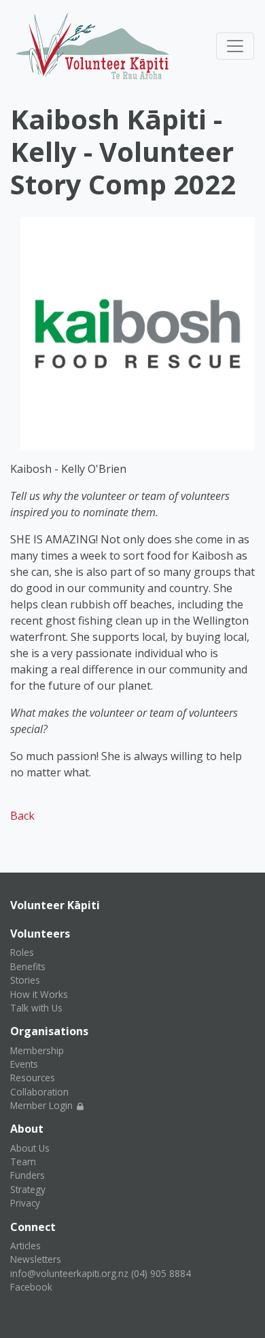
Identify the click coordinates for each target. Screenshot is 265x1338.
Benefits (28, 966)
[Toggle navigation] (235, 46)
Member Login (42, 1105)
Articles (25, 1245)
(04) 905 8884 (161, 1273)
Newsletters (35, 1259)
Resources (32, 1077)
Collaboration (39, 1091)
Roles (22, 952)
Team (23, 1161)
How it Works (39, 994)
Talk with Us (36, 1007)
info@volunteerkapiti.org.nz (69, 1273)
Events (24, 1064)
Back (22, 815)
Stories (25, 980)
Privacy (25, 1202)
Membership (37, 1050)
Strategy (28, 1189)
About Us (30, 1148)
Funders (27, 1175)
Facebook (31, 1286)
